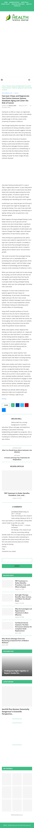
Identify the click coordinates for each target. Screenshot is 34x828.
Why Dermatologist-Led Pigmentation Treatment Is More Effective (23, 612)
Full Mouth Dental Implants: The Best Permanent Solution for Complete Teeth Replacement (23, 627)
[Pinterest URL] (6, 779)
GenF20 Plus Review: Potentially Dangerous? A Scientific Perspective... (15, 711)
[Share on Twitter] (22, 405)
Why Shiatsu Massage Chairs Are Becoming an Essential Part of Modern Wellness (15, 641)
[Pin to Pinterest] (27, 405)
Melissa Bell (12, 105)
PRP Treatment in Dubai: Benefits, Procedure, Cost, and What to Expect (22, 584)
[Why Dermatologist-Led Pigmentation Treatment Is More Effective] (7, 611)
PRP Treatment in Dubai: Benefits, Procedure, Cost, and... (17, 494)
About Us (28, 4)
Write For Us (24, 2)
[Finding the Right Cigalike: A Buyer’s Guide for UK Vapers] (17, 666)
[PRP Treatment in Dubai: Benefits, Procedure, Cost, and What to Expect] (17, 480)
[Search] (32, 80)
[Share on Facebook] (17, 405)
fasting (4, 399)
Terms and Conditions (18, 4)
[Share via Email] (4, 410)
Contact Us (17, 6)
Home (5, 2)
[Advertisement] (17, 59)
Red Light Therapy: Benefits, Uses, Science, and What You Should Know (23, 598)
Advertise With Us (14, 2)
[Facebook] (10, 8)
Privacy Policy (5, 4)
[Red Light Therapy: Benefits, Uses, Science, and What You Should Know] (7, 598)
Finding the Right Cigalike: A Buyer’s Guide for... (16, 672)
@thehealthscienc (17, 815)
